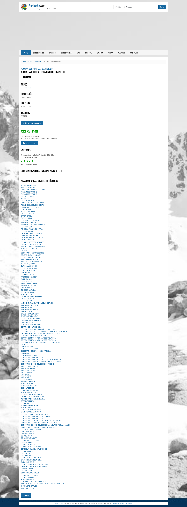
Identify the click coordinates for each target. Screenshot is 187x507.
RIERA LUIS (25, 198)
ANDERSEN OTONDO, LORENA (32, 397)
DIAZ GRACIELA (27, 455)
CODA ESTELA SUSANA (29, 349)
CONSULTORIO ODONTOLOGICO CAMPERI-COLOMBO (41, 362)
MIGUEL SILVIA (26, 373)
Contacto (134, 52)
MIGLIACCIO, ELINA (28, 371)
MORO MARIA (26, 377)
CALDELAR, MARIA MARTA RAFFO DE (34, 414)
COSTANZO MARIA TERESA (31, 429)
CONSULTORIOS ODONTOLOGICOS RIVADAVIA (38, 427)
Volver (26, 495)
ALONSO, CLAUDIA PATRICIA (31, 394)
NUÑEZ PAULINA (27, 384)
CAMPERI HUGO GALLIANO (31, 318)
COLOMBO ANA (26, 353)
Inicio (26, 52)
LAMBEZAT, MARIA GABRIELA (31, 296)
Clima (110, 52)
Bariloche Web (59, 503)
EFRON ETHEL (26, 216)
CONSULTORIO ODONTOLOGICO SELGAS (36, 416)
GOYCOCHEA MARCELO (30, 473)
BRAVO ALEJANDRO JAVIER (31, 410)
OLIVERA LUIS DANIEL (29, 266)
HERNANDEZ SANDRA (29, 475)
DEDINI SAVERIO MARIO (30, 440)
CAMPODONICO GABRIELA (31, 320)
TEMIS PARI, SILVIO (28, 264)
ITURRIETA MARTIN (28, 288)
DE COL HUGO (26, 436)
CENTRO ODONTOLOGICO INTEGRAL (34, 336)
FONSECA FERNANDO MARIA (31, 229)
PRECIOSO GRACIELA (29, 277)
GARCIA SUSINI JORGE (29, 235)
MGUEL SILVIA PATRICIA (29, 366)
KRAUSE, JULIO (26, 294)
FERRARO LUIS (26, 227)
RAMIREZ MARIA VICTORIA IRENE (33, 190)
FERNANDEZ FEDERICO (30, 220)
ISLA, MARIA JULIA (27, 488)
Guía (78, 52)
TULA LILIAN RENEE (28, 185)
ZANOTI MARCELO (27, 188)
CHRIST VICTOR (27, 347)
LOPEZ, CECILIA (27, 301)
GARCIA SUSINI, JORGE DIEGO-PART (34, 464)
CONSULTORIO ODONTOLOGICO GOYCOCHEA (38, 364)
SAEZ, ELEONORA (27, 214)
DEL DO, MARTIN (27, 442)
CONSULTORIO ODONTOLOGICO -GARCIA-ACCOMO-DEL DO (43, 360)
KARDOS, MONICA (27, 292)
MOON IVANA (26, 375)
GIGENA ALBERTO (27, 469)
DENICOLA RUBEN (28, 445)
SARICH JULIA (26, 251)
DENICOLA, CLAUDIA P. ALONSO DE (34, 449)
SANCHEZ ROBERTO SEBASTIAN (33, 242)
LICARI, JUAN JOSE (28, 299)
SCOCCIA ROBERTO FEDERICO (32, 253)
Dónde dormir (38, 52)
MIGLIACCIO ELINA (28, 368)
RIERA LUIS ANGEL (28, 196)
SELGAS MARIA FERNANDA (31, 255)
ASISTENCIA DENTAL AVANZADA (33, 399)
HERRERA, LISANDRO (29, 477)
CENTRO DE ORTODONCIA (31, 325)
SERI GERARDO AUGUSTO (30, 257)
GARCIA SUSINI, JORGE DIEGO (32, 238)
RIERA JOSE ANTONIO (29, 192)
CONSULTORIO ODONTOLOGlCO (33, 418)
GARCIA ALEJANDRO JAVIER (31, 233)
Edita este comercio (33, 123)
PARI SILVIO (25, 272)
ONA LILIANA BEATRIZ (29, 270)
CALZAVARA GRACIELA (29, 316)
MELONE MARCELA (28, 312)
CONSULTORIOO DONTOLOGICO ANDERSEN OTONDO (41, 421)
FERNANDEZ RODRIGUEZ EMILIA (33, 225)
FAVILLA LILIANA (27, 218)
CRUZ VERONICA (27, 432)
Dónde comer (66, 52)
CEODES (24, 344)
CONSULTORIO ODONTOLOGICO (33, 357)
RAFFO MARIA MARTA (29, 283)
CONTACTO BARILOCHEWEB (123, 503)
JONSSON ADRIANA (28, 290)
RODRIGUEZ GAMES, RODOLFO (32, 203)
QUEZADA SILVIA (27, 279)
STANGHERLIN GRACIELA (30, 259)
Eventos (100, 52)
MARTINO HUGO (27, 307)
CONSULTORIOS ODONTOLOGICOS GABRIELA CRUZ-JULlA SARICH (45, 425)
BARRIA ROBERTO (27, 401)
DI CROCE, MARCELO (29, 453)
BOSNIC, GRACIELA (28, 408)
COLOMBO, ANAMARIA (29, 355)
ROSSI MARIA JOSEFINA (30, 207)
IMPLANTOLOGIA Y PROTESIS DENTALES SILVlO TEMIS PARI (43, 484)
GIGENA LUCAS (26, 471)
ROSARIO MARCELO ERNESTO (32, 205)
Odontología (37, 61)
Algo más (121, 52)
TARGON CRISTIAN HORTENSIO (32, 262)
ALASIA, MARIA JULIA (28, 392)
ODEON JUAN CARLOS (29, 390)
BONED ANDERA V (27, 403)
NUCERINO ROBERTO (29, 386)
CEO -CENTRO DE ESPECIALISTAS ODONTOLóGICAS (40, 342)
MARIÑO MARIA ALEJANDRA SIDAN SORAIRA (37, 303)
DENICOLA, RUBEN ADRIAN (31, 447)
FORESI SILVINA (27, 231)
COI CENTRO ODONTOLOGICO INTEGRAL (36, 351)
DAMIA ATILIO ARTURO (29, 434)
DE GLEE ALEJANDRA (29, 438)
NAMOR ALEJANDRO (28, 381)
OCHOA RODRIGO (27, 388)
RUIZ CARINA (26, 209)
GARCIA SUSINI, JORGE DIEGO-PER (34, 466)
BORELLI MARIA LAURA (29, 405)
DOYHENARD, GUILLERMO (31, 458)
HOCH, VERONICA (27, 479)
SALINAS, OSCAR (27, 240)
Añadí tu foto (31, 143)
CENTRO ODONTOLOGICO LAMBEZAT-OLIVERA (38, 338)
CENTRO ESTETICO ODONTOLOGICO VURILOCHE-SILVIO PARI (44, 331)
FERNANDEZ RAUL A (28, 222)
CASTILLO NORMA (27, 323)
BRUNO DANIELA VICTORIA (31, 412)
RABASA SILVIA (26, 281)
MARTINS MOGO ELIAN (29, 310)
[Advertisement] (93, 31)
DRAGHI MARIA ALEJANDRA (31, 460)
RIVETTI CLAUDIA (27, 201)
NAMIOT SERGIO (27, 379)
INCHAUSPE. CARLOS (29, 486)
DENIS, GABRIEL (27, 451)
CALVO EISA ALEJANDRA (30, 314)
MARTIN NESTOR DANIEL (30, 305)
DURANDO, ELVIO (27, 462)
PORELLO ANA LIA (27, 275)
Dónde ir (52, 52)
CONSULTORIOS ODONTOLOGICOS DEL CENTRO (39, 423)
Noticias (88, 52)
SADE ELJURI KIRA (28, 212)
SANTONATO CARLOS (29, 249)
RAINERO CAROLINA (28, 286)
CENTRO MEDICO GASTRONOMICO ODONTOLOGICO (40, 333)
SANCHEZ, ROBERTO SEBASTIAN (33, 246)
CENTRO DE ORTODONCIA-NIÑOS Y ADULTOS (38, 329)
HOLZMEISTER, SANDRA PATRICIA (33, 482)
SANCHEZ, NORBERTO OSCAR (32, 244)
